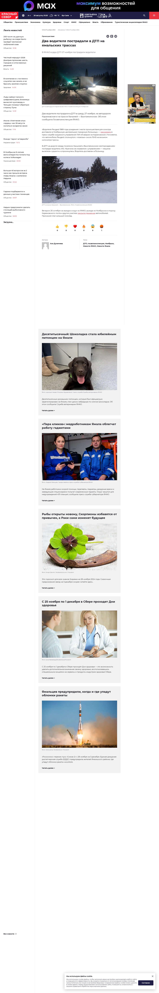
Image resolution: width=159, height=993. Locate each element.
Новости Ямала (103, 246)
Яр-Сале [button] (65, 15)
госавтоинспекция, (96, 243)
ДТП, (85, 243)
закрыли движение (86, 213)
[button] (79, 181)
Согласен (146, 983)
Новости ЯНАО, (90, 246)
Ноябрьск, (109, 243)
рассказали (106, 132)
